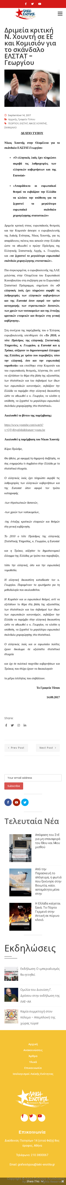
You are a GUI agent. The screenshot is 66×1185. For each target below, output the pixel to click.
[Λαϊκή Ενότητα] (25, 13)
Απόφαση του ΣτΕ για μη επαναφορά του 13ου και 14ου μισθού (47, 841)
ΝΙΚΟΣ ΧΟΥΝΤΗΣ (38, 123)
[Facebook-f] (24, 1118)
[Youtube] (39, 4)
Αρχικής (12, 119)
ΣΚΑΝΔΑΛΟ (10, 127)
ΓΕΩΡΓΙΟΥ (13, 123)
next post (47, 748)
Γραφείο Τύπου (26, 119)
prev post (17, 748)
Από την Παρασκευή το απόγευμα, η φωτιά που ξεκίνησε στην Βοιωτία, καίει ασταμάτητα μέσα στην (48, 881)
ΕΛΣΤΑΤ (24, 123)
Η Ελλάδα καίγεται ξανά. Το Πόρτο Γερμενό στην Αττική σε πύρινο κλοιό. (47, 911)
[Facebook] (26, 4)
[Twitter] (32, 4)
